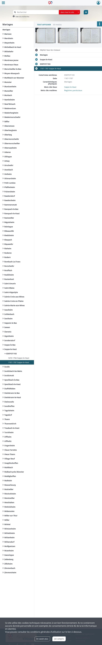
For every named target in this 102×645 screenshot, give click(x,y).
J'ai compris (59, 639)
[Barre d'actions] (99, 23)
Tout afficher (44, 25)
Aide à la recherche (22, 17)
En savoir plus (42, 639)
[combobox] (69, 12)
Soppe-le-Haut (70, 87)
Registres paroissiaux (73, 90)
